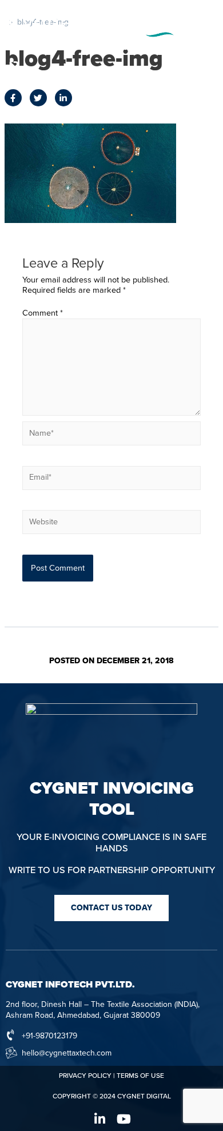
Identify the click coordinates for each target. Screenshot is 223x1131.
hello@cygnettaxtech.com (67, 1053)
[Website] (111, 524)
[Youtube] (123, 1119)
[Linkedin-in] (99, 1119)
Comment (42, 313)
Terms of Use (140, 1076)
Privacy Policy (85, 1076)
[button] (111, 908)
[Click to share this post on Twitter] (38, 97)
